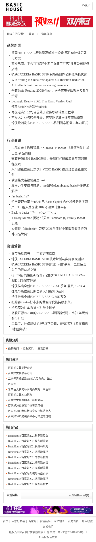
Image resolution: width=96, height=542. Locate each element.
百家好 (12, 384)
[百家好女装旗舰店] (48, 7)
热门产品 (12, 427)
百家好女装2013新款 (20, 394)
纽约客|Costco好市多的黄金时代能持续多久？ (42, 302)
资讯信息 (46, 34)
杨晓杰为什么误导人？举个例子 (33, 307)
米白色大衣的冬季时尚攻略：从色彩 (29, 389)
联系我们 (48, 527)
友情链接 (12, 495)
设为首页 (73, 521)
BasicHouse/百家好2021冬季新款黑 (28, 468)
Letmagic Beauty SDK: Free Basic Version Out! (41, 101)
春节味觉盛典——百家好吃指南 (33, 253)
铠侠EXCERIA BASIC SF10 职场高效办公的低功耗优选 (49, 74)
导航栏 (86, 6)
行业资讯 (14, 140)
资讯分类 (12, 340)
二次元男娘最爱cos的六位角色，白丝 (30, 378)
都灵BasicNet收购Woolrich (29, 106)
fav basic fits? (20, 196)
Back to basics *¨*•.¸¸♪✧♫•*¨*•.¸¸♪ (33, 212)
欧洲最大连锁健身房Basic (28, 180)
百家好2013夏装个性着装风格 (25, 405)
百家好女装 (18, 521)
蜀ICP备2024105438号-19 (72, 532)
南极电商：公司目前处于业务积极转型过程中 (42, 112)
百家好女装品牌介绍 (20, 367)
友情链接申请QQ (79, 495)
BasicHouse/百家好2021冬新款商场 (28, 452)
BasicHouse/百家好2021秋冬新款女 (28, 435)
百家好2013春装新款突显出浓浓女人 (29, 411)
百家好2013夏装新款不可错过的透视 (29, 416)
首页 (31, 34)
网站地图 (59, 521)
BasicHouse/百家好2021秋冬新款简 (28, 441)
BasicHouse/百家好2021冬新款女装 (28, 462)
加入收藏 (87, 521)
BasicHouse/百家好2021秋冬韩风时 (28, 446)
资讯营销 (14, 246)
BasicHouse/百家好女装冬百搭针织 (28, 473)
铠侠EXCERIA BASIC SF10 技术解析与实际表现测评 (47, 259)
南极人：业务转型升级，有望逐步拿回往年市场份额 (47, 117)
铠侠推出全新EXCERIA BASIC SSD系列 (39, 297)
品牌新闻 (14, 45)
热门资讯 (12, 359)
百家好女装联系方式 (20, 373)
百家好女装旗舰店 (32, 532)
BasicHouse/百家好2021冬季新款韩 (28, 457)
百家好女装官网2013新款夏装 (25, 400)
